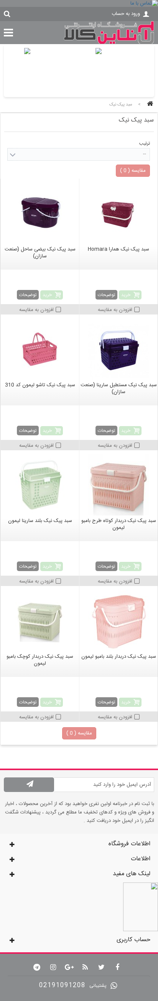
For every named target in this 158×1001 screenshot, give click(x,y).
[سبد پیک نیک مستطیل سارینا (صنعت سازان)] (118, 349)
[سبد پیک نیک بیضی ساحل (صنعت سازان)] (40, 213)
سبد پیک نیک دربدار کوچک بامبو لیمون (40, 660)
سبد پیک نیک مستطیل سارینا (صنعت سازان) (119, 388)
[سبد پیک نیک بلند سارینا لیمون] (40, 484)
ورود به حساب (126, 14)
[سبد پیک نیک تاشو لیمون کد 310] (40, 349)
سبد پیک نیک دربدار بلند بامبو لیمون (118, 656)
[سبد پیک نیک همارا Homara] (118, 213)
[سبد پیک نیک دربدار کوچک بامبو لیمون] (40, 620)
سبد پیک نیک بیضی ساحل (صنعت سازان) (40, 253)
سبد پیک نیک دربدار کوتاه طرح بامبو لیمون (118, 524)
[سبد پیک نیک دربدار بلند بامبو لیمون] (118, 620)
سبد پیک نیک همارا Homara (118, 249)
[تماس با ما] (79, 3)
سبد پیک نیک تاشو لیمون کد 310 (40, 385)
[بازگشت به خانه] (149, 104)
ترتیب (144, 143)
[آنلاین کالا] (109, 43)
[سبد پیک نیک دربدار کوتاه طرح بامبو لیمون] (118, 484)
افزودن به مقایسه (115, 310)
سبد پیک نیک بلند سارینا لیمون (40, 520)
